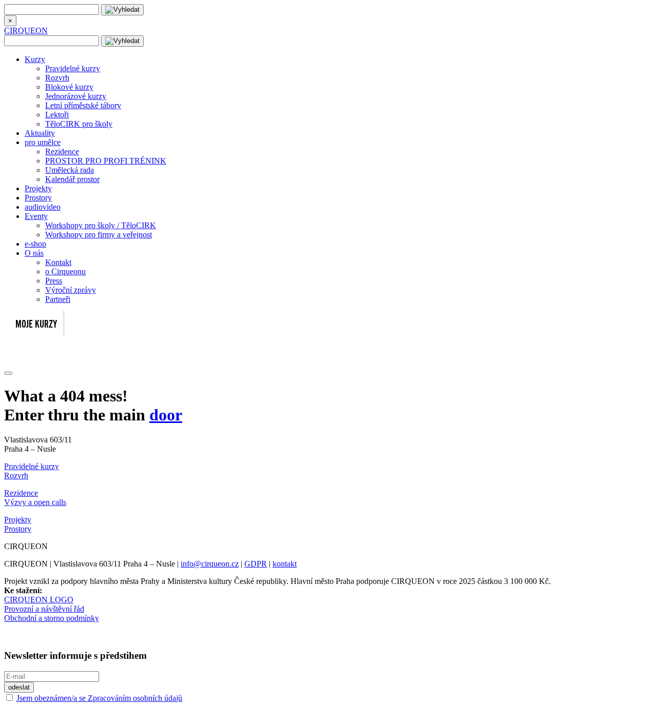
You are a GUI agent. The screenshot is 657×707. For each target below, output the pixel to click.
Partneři (57, 299)
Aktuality (40, 133)
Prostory (38, 197)
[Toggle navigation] (8, 373)
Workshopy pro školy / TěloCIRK (100, 225)
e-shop (35, 243)
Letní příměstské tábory (83, 105)
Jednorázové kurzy (75, 96)
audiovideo (43, 207)
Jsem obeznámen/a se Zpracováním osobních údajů (99, 698)
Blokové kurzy (69, 87)
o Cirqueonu (65, 271)
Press (53, 280)
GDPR (255, 563)
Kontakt (58, 262)
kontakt (285, 563)
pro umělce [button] (43, 142)
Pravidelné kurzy (72, 68)
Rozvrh (57, 77)
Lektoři (57, 114)
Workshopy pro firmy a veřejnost (98, 234)
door (165, 415)
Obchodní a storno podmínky (51, 618)
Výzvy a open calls (35, 502)
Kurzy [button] (35, 59)
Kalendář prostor (72, 179)
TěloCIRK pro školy (78, 123)
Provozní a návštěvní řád (44, 608)
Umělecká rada (69, 170)
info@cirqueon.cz (210, 563)
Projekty (38, 188)
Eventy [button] (36, 216)
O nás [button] (34, 253)
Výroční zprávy (70, 290)
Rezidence (62, 151)
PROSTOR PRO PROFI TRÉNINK (105, 160)
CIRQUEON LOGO (38, 599)
